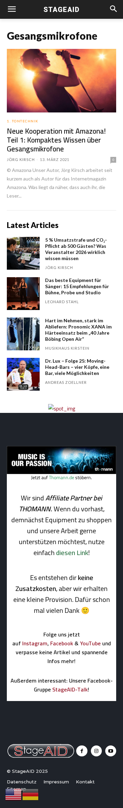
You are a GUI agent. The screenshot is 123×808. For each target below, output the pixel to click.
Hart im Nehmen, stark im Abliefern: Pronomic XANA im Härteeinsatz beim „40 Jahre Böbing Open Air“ (78, 330)
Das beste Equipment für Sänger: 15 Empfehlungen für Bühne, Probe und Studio (77, 286)
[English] (13, 794)
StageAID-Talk (70, 689)
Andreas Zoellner (66, 382)
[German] (30, 794)
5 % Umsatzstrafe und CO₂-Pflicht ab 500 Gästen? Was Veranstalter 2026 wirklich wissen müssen (76, 249)
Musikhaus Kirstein (67, 348)
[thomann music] (61, 472)
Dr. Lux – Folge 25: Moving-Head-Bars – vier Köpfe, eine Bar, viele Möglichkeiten (77, 367)
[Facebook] (81, 750)
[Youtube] (110, 750)
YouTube (90, 643)
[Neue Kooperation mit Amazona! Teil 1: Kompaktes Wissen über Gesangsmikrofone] (61, 80)
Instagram (34, 643)
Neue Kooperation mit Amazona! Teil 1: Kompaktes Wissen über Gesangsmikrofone (56, 140)
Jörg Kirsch (21, 159)
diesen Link (72, 552)
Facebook (61, 643)
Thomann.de (61, 477)
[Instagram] (96, 750)
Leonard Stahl (62, 301)
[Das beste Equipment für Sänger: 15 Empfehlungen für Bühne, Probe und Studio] (23, 293)
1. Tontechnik (23, 121)
